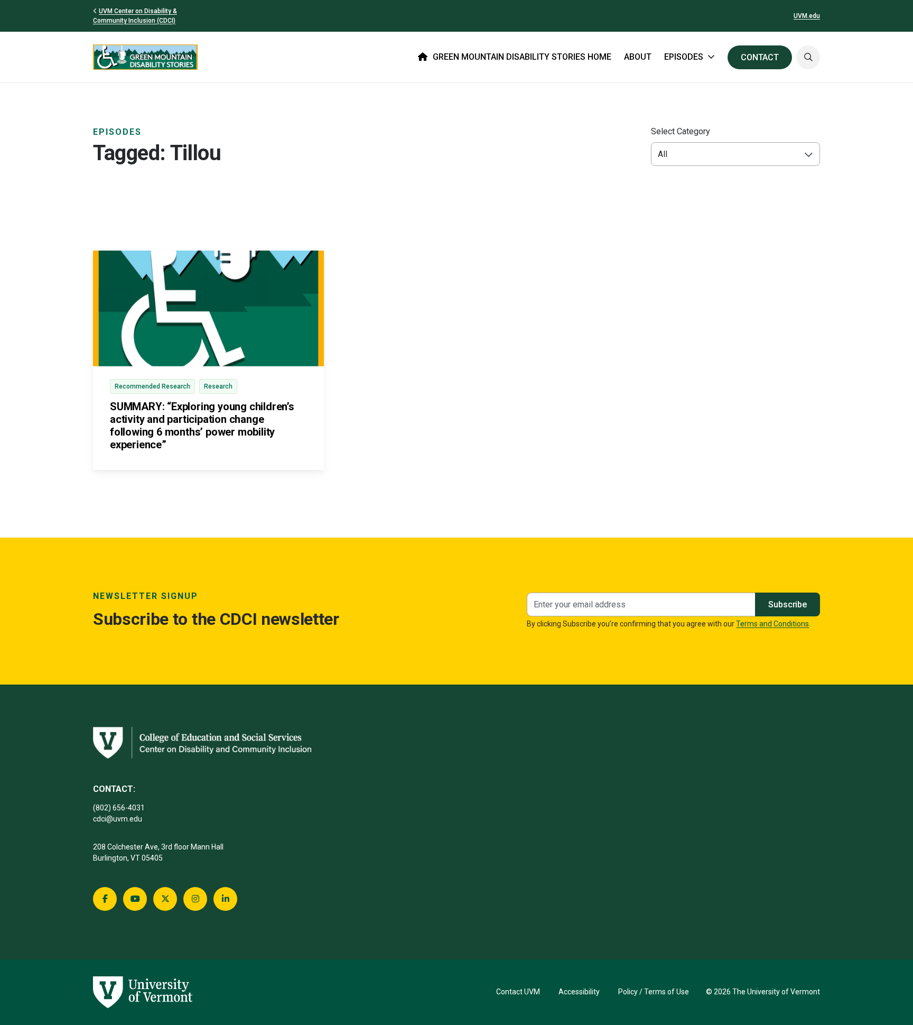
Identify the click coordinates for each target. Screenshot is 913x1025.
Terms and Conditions (772, 624)
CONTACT (760, 57)
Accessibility (579, 991)
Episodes (117, 132)
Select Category (680, 131)
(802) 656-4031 (119, 808)
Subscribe (787, 604)
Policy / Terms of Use (653, 991)
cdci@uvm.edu (117, 819)
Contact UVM (518, 991)
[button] (808, 57)
